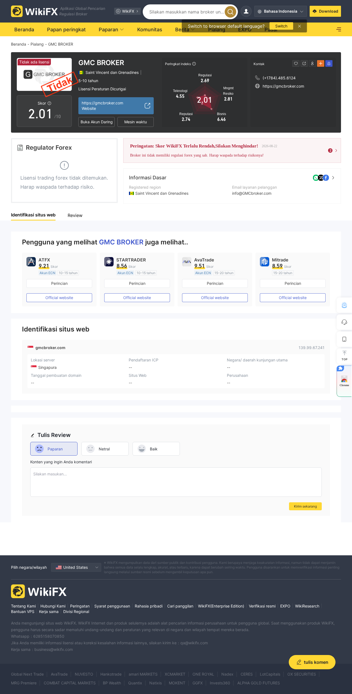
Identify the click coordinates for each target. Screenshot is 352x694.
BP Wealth (112, 683)
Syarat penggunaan (112, 606)
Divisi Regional (76, 611)
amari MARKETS (143, 674)
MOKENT (177, 683)
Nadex (227, 674)
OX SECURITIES (301, 674)
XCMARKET (175, 674)
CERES (247, 674)
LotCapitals (270, 674)
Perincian (59, 283)
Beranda (18, 44)
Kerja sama (49, 611)
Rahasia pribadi (149, 606)
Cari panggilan (180, 606)
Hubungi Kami (52, 606)
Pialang (37, 44)
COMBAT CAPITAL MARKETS (70, 683)
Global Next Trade (27, 674)
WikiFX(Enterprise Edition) (221, 606)
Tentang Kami (23, 606)
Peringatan (80, 606)
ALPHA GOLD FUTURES (258, 683)
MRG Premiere (24, 683)
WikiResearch (307, 606)
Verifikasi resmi (262, 606)
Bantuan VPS (22, 611)
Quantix (135, 683)
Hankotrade (111, 674)
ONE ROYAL (203, 674)
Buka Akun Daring (97, 121)
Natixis (155, 683)
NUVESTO (84, 674)
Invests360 (220, 683)
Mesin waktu (135, 121)
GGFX (198, 683)
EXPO (285, 606)
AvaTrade (59, 674)
